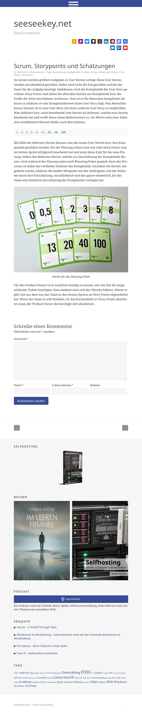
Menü (71, 3)
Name (18, 385)
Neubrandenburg (99, 677)
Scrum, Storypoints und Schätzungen (64, 66)
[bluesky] (87, 41)
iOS (16, 677)
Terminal (68, 682)
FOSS (86, 672)
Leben (50, 678)
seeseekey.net (43, 23)
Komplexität (73, 72)
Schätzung (104, 72)
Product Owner (89, 72)
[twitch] (119, 47)
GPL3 (116, 673)
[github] (93, 41)
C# (47, 672)
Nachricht (21, 339)
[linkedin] (106, 41)
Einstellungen (55, 673)
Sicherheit (52, 682)
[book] (80, 41)
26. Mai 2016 (20, 72)
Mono (89, 678)
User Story (27, 75)
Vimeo (102, 682)
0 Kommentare (37, 72)
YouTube (30, 686)
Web (109, 681)
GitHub (98, 672)
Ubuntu (78, 682)
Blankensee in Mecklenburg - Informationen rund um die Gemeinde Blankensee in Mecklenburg (67, 636)
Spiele (60, 682)
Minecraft (78, 678)
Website (95, 385)
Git (92, 673)
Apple (36, 673)
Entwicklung (59, 72)
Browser (43, 673)
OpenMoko (112, 678)
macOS (69, 677)
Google (105, 673)
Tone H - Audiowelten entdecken (37, 653)
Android (24, 672)
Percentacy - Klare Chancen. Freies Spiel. (42, 646)
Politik (16, 682)
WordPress (19, 686)
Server (43, 682)
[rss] (125, 41)
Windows (120, 682)
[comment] (112, 47)
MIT (84, 678)
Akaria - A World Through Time (37, 627)
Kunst (34, 678)
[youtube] (125, 47)
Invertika (122, 673)
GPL (111, 672)
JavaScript (27, 678)
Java (20, 677)
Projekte (36, 682)
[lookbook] (112, 41)
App (31, 672)
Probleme (25, 682)
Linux (58, 677)
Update (86, 682)
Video (94, 682)
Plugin (123, 678)
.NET (16, 673)
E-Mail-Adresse (62, 385)
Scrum (114, 72)
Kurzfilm (42, 677)
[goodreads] (99, 41)
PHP (119, 678)
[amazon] (74, 41)
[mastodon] (119, 41)
